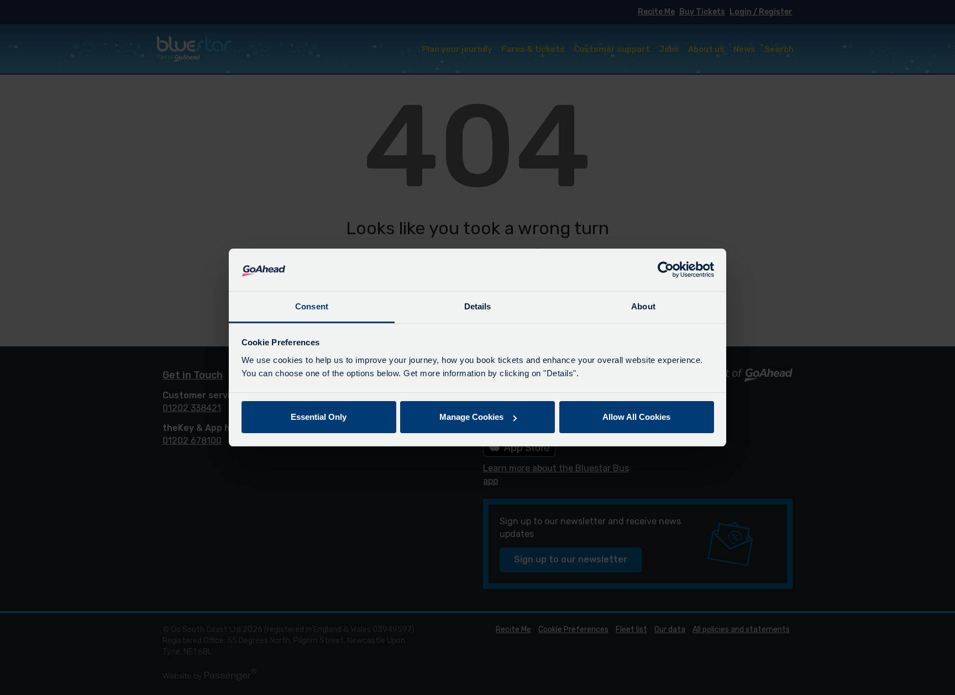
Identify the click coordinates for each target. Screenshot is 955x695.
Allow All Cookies (636, 417)
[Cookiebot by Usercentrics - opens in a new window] (665, 270)
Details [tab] (477, 306)
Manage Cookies (471, 417)
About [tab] (643, 306)
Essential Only (319, 417)
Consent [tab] (311, 306)
